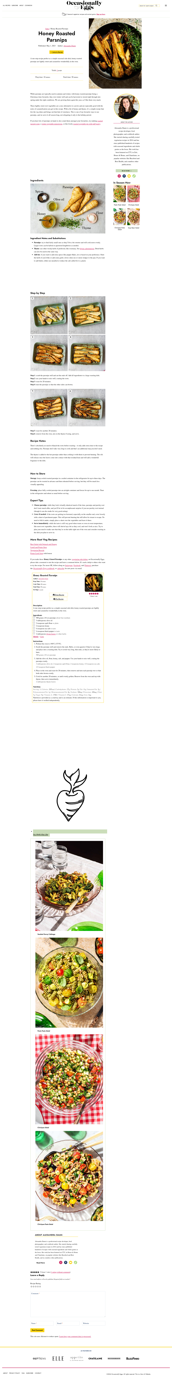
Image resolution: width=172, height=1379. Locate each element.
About (21, 5)
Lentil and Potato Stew (38, 547)
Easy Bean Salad (133, 228)
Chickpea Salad (133, 205)
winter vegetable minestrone (52, 124)
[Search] (156, 5)
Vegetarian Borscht (37, 550)
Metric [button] (35, 636)
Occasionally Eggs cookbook (43, 568)
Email (60, 1323)
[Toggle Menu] (166, 5)
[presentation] (119, 193)
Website (86, 1323)
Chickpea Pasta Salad (120, 228)
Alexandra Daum (70, 46)
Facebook (77, 565)
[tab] (70, 833)
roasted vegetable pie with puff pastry (86, 124)
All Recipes (6, 5)
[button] (90, 593)
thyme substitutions (87, 248)
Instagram (68, 565)
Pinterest (88, 565)
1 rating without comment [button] (60, 1272)
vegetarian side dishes (80, 559)
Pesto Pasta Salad (120, 205)
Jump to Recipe (57, 52)
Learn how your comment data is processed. (75, 1336)
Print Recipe (59, 595)
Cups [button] (42, 636)
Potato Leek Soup (36, 553)
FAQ (23, 1373)
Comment (35, 1293)
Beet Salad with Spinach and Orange (43, 544)
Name (34, 1323)
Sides (47, 28)
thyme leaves (51, 634)
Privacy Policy (14, 1373)
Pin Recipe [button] (59, 599)
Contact (38, 1373)
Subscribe (15, 5)
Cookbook (28, 5)
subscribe (60, 568)
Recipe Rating (35, 1283)
